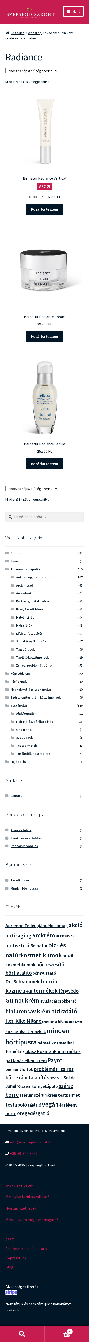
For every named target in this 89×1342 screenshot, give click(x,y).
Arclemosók (24, 585)
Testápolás (19, 705)
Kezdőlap (17, 33)
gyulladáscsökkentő (58, 1001)
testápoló (16, 1105)
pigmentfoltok (19, 1069)
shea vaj (55, 1077)
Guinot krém (22, 1000)
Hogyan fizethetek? (21, 1208)
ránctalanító (33, 1077)
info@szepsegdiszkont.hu (30, 1142)
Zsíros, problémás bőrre (34, 665)
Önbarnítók (24, 729)
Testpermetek (26, 745)
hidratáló (64, 1011)
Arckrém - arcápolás (25, 569)
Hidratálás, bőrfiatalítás (34, 721)
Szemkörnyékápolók (31, 641)
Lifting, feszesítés (29, 633)
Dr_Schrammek (22, 981)
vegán (50, 1104)
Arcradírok (24, 593)
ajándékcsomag (52, 925)
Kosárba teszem (44, 209)
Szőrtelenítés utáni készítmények (36, 697)
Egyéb (15, 561)
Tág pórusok (25, 649)
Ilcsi (10, 1020)
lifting (63, 1021)
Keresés (22, 1334)
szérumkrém (45, 1095)
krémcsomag (49, 1021)
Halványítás (25, 617)
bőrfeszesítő (50, 964)
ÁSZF (9, 1239)
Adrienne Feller (20, 925)
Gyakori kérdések (19, 1185)
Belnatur (17, 796)
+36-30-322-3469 (23, 1153)
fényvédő (68, 991)
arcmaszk (65, 936)
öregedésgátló (33, 1113)
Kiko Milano (28, 1021)
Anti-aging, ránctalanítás (35, 577)
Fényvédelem (20, 673)
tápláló (34, 1105)
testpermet (69, 1095)
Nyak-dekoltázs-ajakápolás (31, 689)
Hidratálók (24, 625)
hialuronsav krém (27, 1011)
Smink (15, 553)
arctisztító (17, 945)
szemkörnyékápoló (39, 1086)
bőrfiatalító (18, 973)
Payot (54, 1060)
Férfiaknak (19, 681)
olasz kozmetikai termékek (53, 1051)
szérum (26, 1095)
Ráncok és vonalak (24, 846)
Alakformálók (26, 713)
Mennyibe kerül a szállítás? (27, 1196)
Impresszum (15, 1258)
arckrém (43, 935)
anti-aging (18, 935)
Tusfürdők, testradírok (33, 753)
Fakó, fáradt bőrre (29, 609)
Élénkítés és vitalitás (26, 838)
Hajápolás (18, 761)
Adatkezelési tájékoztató (26, 1248)
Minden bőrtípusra (24, 888)
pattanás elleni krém (26, 1060)
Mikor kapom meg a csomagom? (31, 1219)
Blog (9, 1267)
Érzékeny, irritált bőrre (32, 601)
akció (76, 925)
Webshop (35, 33)
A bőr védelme (21, 830)
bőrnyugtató (44, 973)
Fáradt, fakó (20, 880)
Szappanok (24, 737)
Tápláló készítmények (32, 657)
